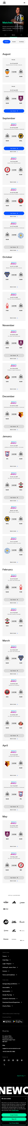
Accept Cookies (14, 1115)
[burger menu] (24, 3)
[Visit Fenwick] (22, 922)
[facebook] (17, 1060)
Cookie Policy (15, 1110)
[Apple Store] (7, 1021)
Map (3, 1045)
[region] (14, 1111)
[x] (4, 1064)
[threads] (22, 1060)
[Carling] (14, 930)
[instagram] (13, 1060)
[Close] (25, 1098)
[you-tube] (9, 1060)
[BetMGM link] (14, 922)
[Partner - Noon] (22, 901)
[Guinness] (14, 939)
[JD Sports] (5, 922)
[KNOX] (5, 901)
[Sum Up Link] (5, 909)
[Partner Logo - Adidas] (14, 901)
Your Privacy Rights (14, 1123)
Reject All (14, 1119)
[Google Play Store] (17, 1021)
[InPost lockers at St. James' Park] (5, 930)
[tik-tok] (4, 1060)
